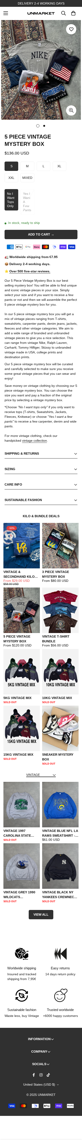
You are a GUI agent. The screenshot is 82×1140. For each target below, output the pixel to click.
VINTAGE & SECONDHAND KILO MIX (19, 574)
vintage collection (34, 440)
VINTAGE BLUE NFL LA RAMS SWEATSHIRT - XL (60, 833)
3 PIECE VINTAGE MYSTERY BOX (55, 574)
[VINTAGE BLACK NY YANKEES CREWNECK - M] (60, 866)
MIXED (27, 178)
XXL (11, 178)
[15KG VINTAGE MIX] (21, 728)
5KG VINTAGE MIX (17, 698)
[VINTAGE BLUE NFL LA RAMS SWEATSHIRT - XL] (60, 804)
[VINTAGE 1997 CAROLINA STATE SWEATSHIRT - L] (21, 804)
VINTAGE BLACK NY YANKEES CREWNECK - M (60, 894)
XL (59, 166)
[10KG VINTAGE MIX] (60, 671)
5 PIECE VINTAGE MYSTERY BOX (16, 639)
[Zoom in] (71, 110)
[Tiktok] (48, 1075)
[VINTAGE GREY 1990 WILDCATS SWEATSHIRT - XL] (21, 866)
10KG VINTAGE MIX (57, 698)
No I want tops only (10, 200)
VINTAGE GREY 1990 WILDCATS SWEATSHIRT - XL (19, 894)
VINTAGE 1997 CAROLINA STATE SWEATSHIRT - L (17, 833)
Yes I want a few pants (27, 202)
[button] (73, 13)
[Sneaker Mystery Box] (60, 728)
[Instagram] (41, 1075)
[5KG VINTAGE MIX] (21, 671)
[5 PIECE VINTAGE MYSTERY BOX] (21, 610)
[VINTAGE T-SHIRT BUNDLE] (60, 610)
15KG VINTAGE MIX (18, 754)
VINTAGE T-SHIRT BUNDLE (55, 639)
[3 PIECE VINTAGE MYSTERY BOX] (60, 545)
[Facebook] (34, 1075)
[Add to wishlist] (71, 29)
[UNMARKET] (41, 13)
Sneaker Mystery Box (57, 757)
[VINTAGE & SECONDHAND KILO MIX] (21, 545)
